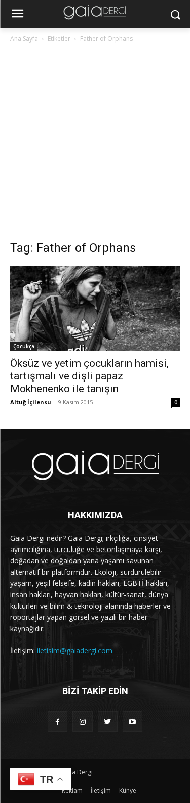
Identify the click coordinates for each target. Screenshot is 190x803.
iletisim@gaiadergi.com (74, 650)
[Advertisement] (95, 144)
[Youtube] (132, 721)
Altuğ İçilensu (30, 402)
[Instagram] (82, 721)
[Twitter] (108, 721)
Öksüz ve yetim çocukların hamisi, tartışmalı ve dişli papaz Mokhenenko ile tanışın (89, 376)
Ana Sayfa (24, 38)
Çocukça (23, 346)
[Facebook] (57, 721)
